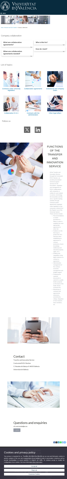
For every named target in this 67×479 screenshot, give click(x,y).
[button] (17, 43)
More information (37, 462)
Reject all (34, 470)
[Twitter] (27, 130)
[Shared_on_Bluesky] (65, 443)
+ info (17, 430)
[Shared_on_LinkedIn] (58, 443)
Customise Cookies (34, 474)
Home (2, 27)
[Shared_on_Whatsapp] (61, 443)
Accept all (34, 466)
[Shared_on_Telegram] (63, 443)
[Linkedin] (38, 130)
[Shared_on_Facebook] (54, 443)
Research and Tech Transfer (10, 27)
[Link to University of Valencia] (33, 11)
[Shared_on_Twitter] (56, 443)
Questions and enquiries (30, 423)
